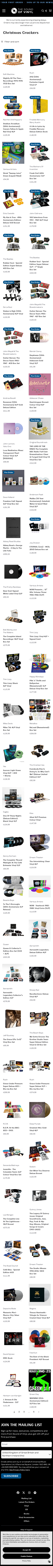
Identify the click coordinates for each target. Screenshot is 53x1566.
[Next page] (39, 1412)
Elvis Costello (8, 214)
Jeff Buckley (8, 1036)
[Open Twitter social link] (23, 1492)
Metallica (33, 724)
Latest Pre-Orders (26, 1502)
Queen (6, 945)
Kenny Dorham (9, 856)
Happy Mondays (37, 677)
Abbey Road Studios (12, 542)
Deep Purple (35, 1124)
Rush (32, 73)
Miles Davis (8, 724)
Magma (33, 1309)
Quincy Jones (36, 1210)
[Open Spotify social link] (35, 1492)
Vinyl (26, 1506)
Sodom (33, 1167)
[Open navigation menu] (4, 11)
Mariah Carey (36, 351)
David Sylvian (9, 1354)
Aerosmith (34, 946)
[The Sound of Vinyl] (22, 11)
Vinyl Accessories (26, 1517)
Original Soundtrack (38, 442)
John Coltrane (36, 214)
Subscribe (11, 1475)
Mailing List (26, 1498)
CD (26, 1509)
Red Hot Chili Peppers (12, 120)
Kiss (31, 813)
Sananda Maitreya (11, 1165)
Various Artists (10, 169)
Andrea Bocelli (9, 398)
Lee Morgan (8, 1215)
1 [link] (14, 1412)
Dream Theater (36, 858)
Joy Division (35, 543)
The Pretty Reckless (12, 587)
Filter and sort (12, 42)
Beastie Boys (8, 900)
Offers (26, 1521)
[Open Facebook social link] (18, 1492)
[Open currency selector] (46, 10)
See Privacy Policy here (19, 1470)
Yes (4, 767)
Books (26, 1514)
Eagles (6, 812)
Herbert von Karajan (12, 1396)
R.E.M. (5, 1124)
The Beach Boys (36, 1033)
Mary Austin (35, 123)
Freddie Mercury (37, 120)
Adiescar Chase (36, 398)
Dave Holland (8, 497)
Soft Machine (8, 74)
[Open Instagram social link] (29, 1492)
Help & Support (27, 1530)
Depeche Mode (9, 1309)
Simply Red (34, 990)
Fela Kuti (33, 1353)
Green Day (34, 1394)
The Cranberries (37, 765)
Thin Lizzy (34, 633)
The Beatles (8, 259)
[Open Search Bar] (42, 10)
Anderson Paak (36, 495)
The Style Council (10, 1266)
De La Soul (7, 307)
